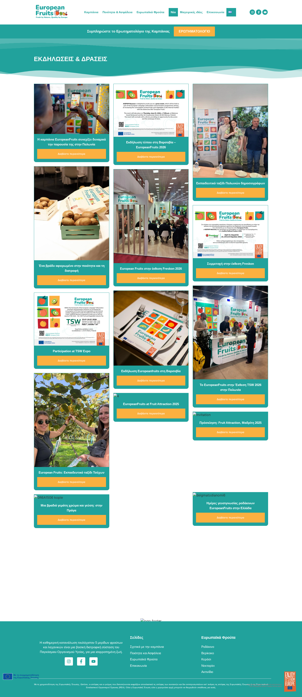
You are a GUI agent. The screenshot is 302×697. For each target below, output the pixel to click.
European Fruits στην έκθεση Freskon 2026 (151, 268)
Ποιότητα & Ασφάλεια (118, 12)
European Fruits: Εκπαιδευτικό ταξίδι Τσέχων (71, 472)
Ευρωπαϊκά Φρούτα (150, 12)
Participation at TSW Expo (71, 351)
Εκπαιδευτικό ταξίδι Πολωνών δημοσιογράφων (230, 183)
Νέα (173, 12)
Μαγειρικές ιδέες (191, 12)
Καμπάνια (91, 12)
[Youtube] (265, 12)
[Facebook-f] (258, 12)
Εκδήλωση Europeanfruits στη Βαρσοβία (151, 371)
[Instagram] (252, 12)
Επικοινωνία (215, 12)
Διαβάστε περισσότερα (71, 153)
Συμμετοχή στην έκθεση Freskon (230, 263)
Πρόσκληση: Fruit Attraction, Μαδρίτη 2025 (230, 422)
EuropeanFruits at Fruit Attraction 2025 (151, 404)
